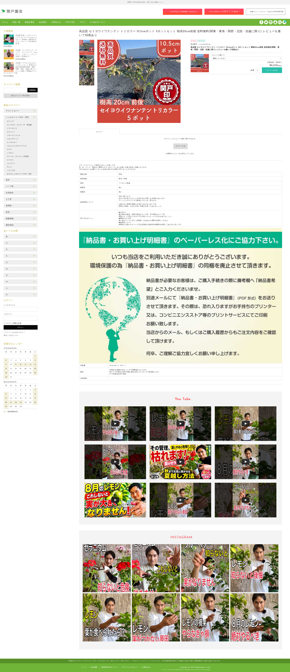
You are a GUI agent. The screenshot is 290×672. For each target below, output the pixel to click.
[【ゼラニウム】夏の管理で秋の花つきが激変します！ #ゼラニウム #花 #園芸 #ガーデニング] (156, 568)
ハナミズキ (11, 170)
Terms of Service (202, 669)
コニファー (11, 163)
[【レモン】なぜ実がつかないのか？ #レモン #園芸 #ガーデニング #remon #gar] (156, 617)
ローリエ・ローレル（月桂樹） (18, 156)
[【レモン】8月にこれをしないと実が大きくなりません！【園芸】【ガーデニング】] (115, 500)
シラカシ (10, 153)
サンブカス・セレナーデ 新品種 (19, 125)
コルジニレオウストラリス (17, 146)
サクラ (9, 149)
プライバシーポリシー (130, 667)
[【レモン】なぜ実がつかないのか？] (180, 500)
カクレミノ (11, 132)
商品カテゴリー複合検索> (20, 96)
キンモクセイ (12, 142)
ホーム (5, 22)
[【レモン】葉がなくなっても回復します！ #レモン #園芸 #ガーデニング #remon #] (107, 617)
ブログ (82, 22)
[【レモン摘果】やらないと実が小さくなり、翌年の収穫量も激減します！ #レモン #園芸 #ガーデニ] (254, 617)
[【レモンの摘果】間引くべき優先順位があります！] (115, 423)
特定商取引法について (109, 667)
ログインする (180, 146)
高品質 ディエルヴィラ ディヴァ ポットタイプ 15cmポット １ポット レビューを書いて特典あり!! (26, 53)
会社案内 (43, 22)
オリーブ (10, 121)
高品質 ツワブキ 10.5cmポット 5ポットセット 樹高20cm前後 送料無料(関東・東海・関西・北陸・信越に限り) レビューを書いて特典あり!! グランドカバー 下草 (20, 68)
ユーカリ (10, 160)
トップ (84, 667)
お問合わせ (56, 22)
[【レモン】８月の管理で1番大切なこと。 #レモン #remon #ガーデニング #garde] (254, 568)
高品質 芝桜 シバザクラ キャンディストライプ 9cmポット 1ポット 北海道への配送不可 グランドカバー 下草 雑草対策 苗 (26, 39)
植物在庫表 (29, 22)
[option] (86, 47)
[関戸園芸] (12, 12)
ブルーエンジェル (13, 135)
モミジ (9, 167)
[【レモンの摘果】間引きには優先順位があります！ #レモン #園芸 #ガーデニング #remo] (205, 617)
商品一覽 (16, 22)
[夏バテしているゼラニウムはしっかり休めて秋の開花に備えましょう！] (115, 461)
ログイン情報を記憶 (13, 323)
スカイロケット (13, 139)
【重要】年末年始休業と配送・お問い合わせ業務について (145, 2)
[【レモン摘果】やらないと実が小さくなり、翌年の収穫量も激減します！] (245, 461)
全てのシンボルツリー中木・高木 (19, 174)
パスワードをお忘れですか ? (14, 332)
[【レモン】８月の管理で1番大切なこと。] (180, 423)
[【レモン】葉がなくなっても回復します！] (245, 423)
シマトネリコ (12, 128)
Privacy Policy (192, 669)
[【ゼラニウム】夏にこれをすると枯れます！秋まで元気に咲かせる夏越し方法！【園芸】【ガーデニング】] (180, 461)
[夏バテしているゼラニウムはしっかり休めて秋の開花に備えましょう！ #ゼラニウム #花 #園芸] (107, 568)
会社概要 (94, 667)
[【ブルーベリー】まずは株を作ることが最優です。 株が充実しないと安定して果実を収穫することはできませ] (205, 568)
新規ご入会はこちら (11, 335)
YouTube (70, 22)
